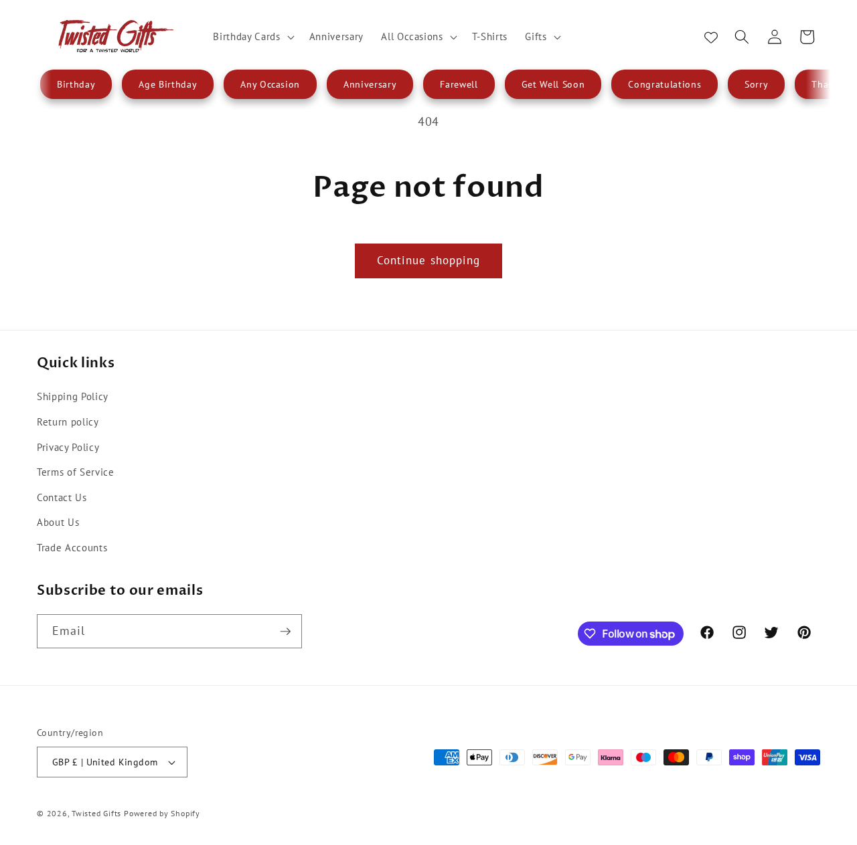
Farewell (458, 84)
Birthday (76, 84)
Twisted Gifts (96, 813)
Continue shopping (429, 260)
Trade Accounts (72, 547)
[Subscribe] (285, 631)
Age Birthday (168, 84)
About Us (58, 522)
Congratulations (664, 84)
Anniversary (369, 84)
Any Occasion (270, 84)
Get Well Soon (553, 84)
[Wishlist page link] (711, 36)
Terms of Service (75, 471)
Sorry (756, 84)
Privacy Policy (68, 447)
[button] (252, 36)
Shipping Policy (72, 396)
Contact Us (62, 497)
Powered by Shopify (162, 813)
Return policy (68, 421)
